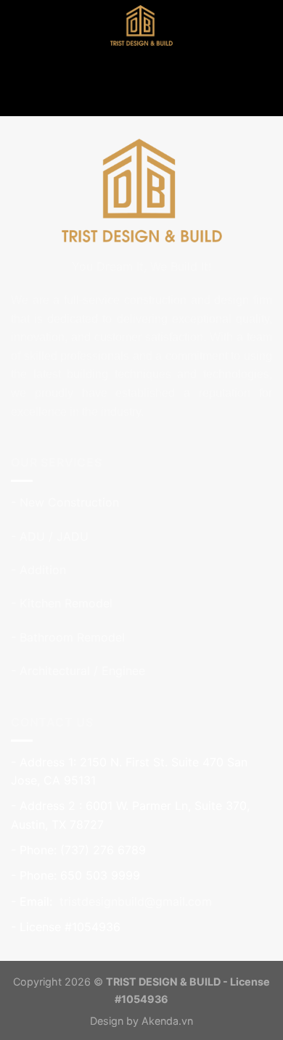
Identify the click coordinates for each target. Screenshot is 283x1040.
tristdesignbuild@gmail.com (134, 901)
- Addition (38, 569)
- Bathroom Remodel (68, 637)
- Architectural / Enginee (78, 670)
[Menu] (19, 25)
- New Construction (65, 502)
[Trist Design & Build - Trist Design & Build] (141, 25)
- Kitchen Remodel (61, 603)
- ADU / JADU (50, 536)
